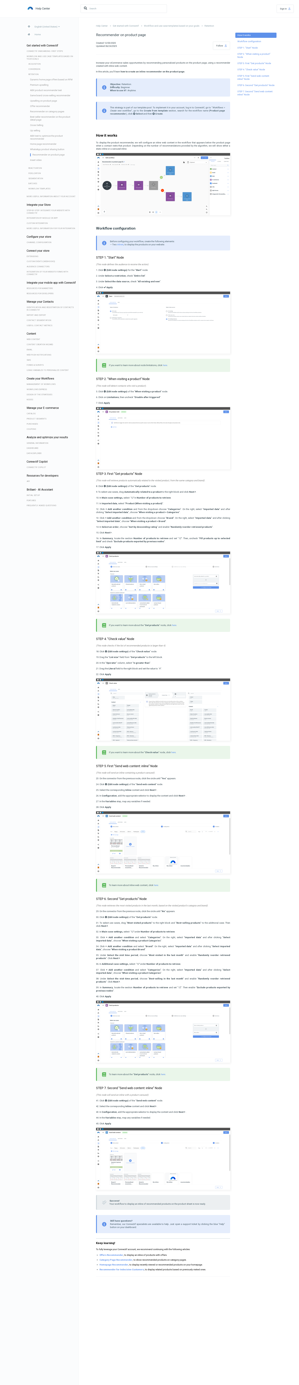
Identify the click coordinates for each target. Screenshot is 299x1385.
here (165, 365)
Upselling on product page (43, 100)
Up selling (35, 130)
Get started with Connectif (126, 26)
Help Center (102, 26)
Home (38, 34)
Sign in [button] (283, 8)
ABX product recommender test (46, 90)
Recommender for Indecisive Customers (121, 1269)
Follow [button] (219, 45)
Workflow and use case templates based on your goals (171, 26)
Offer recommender (40, 106)
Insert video (36, 160)
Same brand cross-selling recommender (50, 95)
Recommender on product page (49, 154)
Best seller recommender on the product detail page (50, 118)
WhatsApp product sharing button (47, 149)
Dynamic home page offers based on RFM (51, 79)
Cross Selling (36, 125)
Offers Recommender (111, 1255)
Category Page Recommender (116, 1260)
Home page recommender (43, 144)
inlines (120, 244)
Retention (209, 26)
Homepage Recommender (113, 1264)
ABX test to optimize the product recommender (46, 137)
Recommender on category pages (47, 111)
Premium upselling (39, 85)
